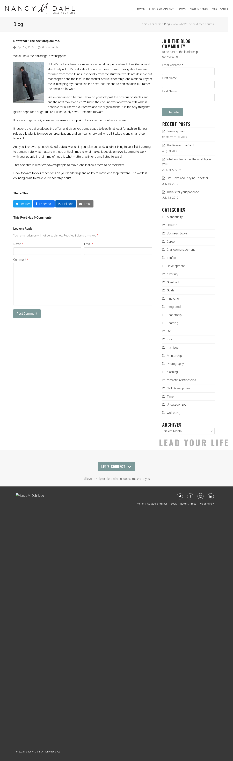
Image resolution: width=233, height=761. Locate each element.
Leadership (174, 315)
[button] (22, 204)
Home (143, 24)
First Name (169, 78)
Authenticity (175, 217)
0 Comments (50, 47)
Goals (170, 290)
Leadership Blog (160, 24)
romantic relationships (181, 380)
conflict (172, 258)
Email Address (172, 65)
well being (173, 412)
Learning (172, 323)
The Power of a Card (180, 145)
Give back (173, 282)
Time (170, 396)
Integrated (174, 306)
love (169, 339)
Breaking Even (175, 131)
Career (171, 241)
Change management (181, 249)
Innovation (173, 298)
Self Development (179, 388)
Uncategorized (176, 404)
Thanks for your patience (182, 192)
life (169, 331)
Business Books (177, 233)
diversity (172, 274)
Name (18, 244)
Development (176, 266)
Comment (20, 259)
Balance (172, 225)
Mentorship (174, 355)
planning (172, 372)
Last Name (169, 91)
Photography (175, 363)
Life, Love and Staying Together (187, 178)
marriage (173, 347)
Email (88, 244)
